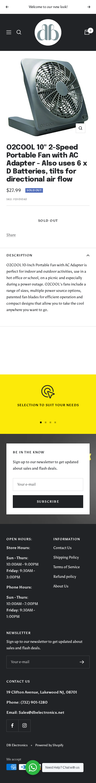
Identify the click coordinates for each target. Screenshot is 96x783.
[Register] (82, 662)
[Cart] (87, 32)
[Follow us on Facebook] (12, 726)
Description (19, 255)
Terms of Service (66, 567)
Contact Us (62, 548)
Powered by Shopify (49, 745)
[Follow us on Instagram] (24, 726)
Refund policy (64, 576)
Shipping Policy (66, 557)
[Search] (19, 32)
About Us (60, 586)
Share (11, 235)
